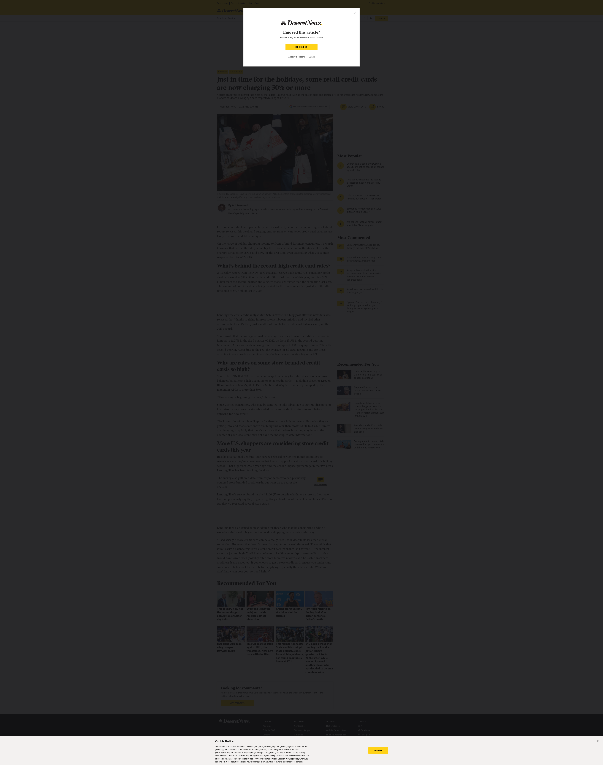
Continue (378, 750)
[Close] (598, 741)
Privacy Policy (261, 758)
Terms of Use (247, 758)
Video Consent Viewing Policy (285, 758)
